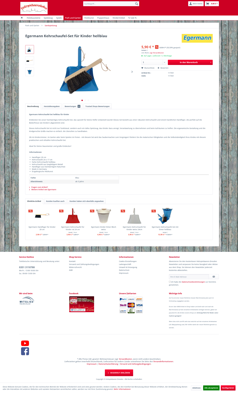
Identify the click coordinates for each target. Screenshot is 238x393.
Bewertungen (72, 106)
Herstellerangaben (52, 106)
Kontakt (72, 261)
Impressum (123, 273)
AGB (71, 270)
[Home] (22, 17)
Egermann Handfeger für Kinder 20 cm (42, 228)
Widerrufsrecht (75, 267)
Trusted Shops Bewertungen (97, 106)
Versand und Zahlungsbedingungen (84, 264)
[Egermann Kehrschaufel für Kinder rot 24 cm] (72, 216)
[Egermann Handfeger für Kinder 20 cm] (42, 216)
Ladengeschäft (125, 264)
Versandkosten (125, 359)
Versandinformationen (163, 361)
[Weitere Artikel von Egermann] (197, 38)
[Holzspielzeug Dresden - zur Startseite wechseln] (34, 8)
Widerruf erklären (120, 373)
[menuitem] (111, 3)
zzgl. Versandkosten (157, 53)
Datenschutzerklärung (108, 364)
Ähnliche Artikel (34, 201)
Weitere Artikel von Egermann (43, 189)
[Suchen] (136, 3)
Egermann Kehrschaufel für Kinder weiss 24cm (134, 228)
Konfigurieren (228, 388)
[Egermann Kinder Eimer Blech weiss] (103, 216)
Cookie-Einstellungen (128, 261)
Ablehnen (196, 388)
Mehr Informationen (122, 389)
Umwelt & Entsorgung (128, 267)
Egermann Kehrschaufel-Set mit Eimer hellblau (165, 228)
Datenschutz (124, 270)
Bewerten (164, 68)
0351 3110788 (27, 267)
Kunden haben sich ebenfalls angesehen (87, 201)
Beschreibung (33, 106)
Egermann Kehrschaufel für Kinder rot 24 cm (72, 228)
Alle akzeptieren (211, 388)
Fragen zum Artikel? (39, 187)
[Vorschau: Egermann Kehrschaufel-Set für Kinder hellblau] (29, 49)
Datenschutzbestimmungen (193, 282)
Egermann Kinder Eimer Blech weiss (103, 228)
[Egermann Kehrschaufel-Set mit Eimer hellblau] (165, 216)
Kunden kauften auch (55, 201)
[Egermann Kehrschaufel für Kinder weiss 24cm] (134, 216)
